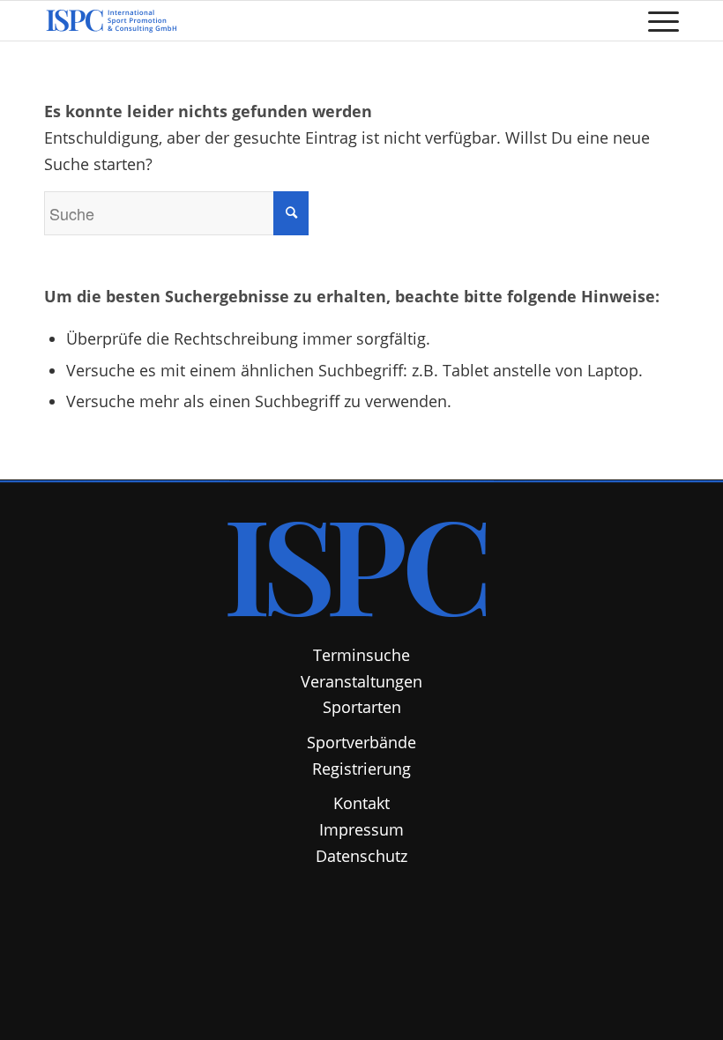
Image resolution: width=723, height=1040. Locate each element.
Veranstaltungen (361, 681)
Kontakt (361, 802)
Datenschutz (361, 855)
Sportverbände (361, 742)
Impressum (361, 829)
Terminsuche (361, 654)
